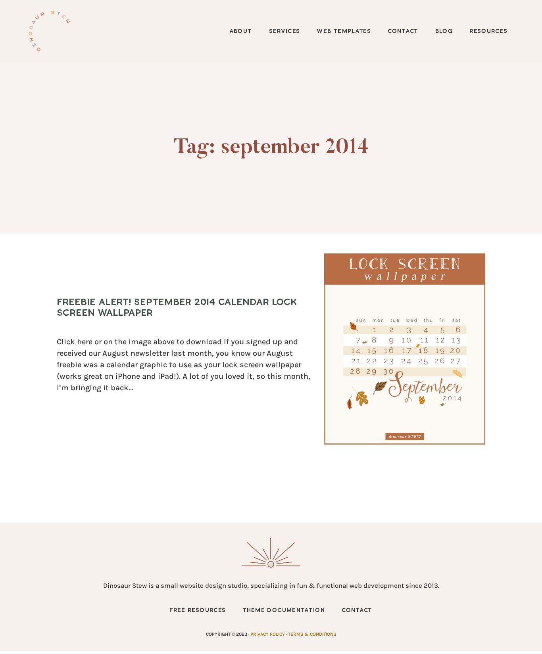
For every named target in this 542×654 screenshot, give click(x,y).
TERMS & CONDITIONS (312, 634)
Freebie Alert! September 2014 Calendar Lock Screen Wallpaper (177, 307)
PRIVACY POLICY (267, 634)
